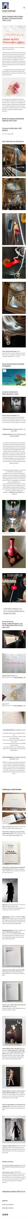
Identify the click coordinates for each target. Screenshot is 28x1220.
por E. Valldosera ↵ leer (14, 729)
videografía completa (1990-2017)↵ (13, 1191)
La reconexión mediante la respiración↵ (11, 1165)
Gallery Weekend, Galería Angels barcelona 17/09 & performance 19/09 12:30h (12, 18)
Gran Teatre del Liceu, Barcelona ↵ (13, 141)
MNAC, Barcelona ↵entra (10, 394)
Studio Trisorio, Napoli (14, 835)
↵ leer (20, 677)
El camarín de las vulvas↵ (8, 1172)
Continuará (13, 611)
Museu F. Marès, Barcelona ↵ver (12, 623)
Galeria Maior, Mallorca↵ (8, 1207)
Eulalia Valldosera (9, 11)
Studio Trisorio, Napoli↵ (8, 1204)
